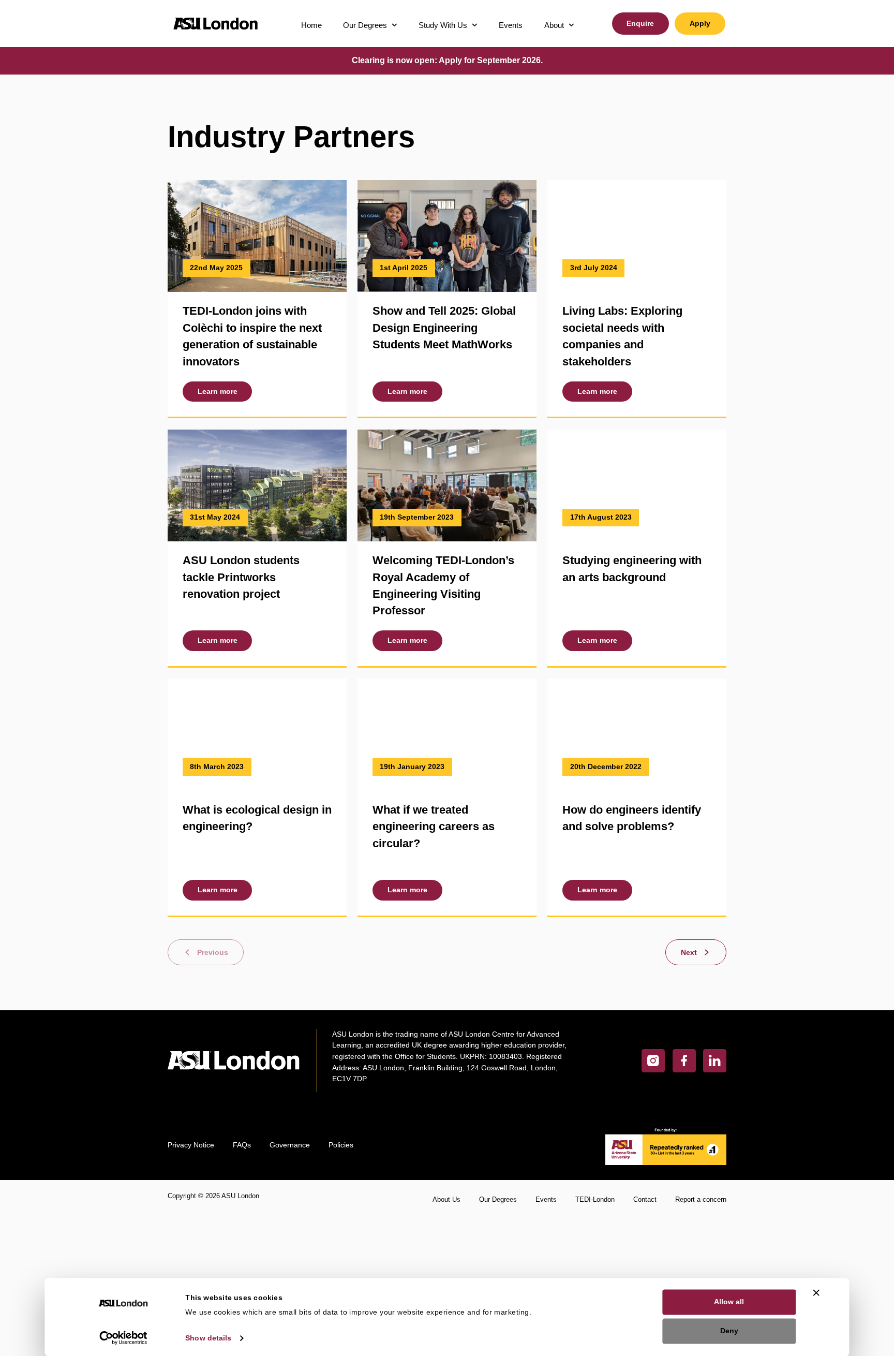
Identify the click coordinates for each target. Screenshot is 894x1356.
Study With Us (443, 25)
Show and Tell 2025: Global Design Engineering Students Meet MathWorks (444, 327)
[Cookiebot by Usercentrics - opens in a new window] (124, 1338)
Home (311, 25)
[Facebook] (684, 1060)
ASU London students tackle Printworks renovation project (241, 577)
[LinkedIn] (714, 1060)
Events (511, 25)
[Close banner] (816, 1292)
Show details (208, 1338)
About (554, 25)
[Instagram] (653, 1060)
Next (689, 952)
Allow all (729, 1302)
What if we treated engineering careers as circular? (434, 826)
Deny (729, 1331)
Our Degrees (365, 25)
